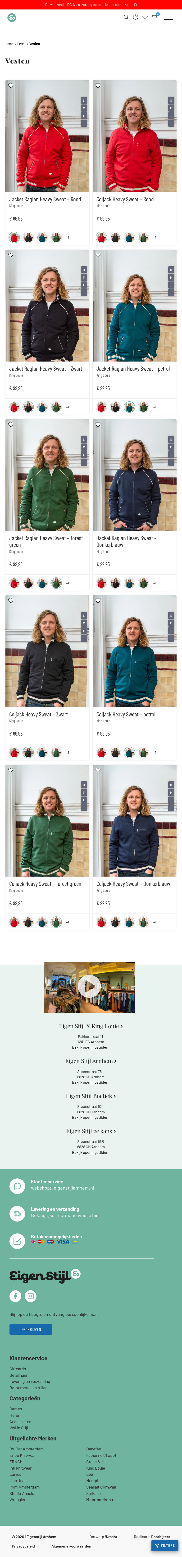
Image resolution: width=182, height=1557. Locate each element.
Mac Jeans (18, 1480)
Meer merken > (100, 1499)
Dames (15, 1408)
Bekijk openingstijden (90, 1047)
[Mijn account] (135, 17)
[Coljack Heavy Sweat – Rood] (101, 237)
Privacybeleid (23, 1546)
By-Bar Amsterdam (26, 1448)
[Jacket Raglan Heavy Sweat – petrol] (42, 237)
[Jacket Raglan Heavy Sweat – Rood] (14, 237)
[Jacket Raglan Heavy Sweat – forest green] (56, 237)
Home (9, 43)
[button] (89, 987)
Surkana (93, 1493)
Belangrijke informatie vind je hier (65, 1215)
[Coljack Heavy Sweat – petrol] (129, 237)
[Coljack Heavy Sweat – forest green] (143, 237)
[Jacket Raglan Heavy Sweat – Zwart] (28, 237)
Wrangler (17, 1499)
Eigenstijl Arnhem (41, 1536)
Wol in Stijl (18, 1427)
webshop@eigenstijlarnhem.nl (62, 1187)
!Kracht (111, 1536)
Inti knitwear (20, 1468)
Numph (92, 1480)
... (83, 123)
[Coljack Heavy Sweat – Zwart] (115, 237)
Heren (21, 43)
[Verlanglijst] (145, 17)
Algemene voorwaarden (71, 1546)
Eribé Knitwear (22, 1455)
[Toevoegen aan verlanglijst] (11, 86)
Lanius (15, 1474)
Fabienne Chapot (101, 1455)
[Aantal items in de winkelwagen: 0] (154, 17)
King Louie (95, 1468)
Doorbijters (160, 1536)
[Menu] (168, 17)
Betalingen (18, 1375)
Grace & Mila (97, 1461)
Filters (168, 1545)
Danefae (93, 1448)
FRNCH (16, 1461)
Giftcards (17, 1368)
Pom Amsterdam (24, 1486)
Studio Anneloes (23, 1493)
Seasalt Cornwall (101, 1486)
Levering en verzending (29, 1381)
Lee (89, 1474)
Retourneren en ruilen (28, 1387)
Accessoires (20, 1421)
